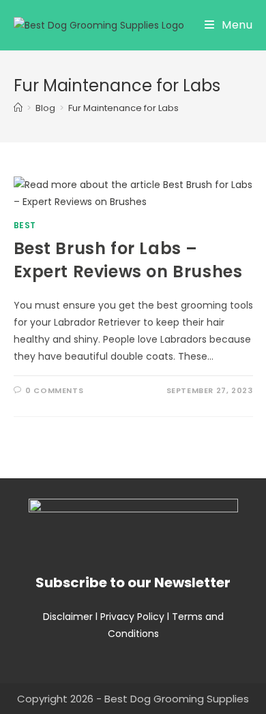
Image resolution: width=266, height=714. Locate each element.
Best (25, 225)
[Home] (18, 108)
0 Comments (54, 390)
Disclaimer (68, 616)
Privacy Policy (132, 616)
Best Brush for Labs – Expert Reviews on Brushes (128, 260)
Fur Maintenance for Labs (123, 108)
